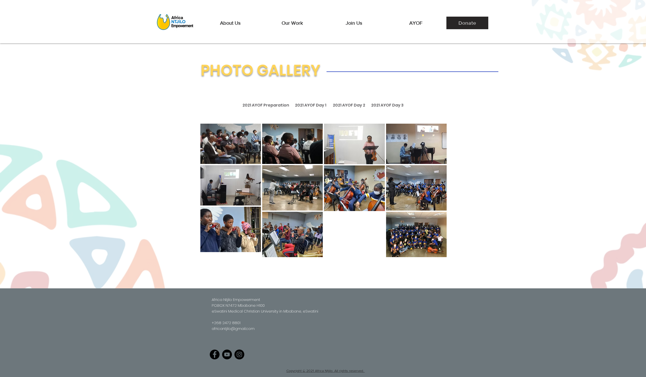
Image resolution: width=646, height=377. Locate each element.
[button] (230, 23)
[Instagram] (239, 354)
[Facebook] (215, 354)
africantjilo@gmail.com (233, 328)
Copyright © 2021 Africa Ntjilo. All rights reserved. (325, 371)
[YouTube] (227, 354)
